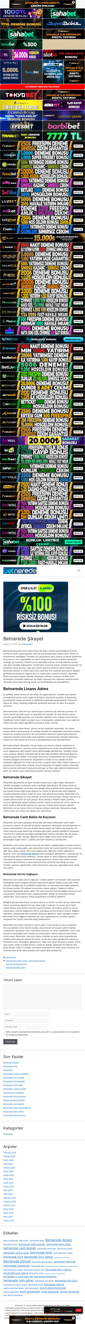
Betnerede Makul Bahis (13, 1111)
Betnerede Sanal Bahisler (14, 1096)
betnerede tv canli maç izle (18, 1276)
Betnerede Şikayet (37, 961)
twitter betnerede (69, 1291)
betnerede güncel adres (42, 1262)
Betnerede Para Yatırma (58, 1269)
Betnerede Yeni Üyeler (13, 1085)
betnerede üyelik (35, 1285)
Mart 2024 (8, 1216)
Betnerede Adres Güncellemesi (17, 1108)
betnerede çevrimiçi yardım (15, 1285)
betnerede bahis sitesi (58, 1244)
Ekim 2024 (8, 1190)
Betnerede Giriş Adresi (38, 1256)
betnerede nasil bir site (34, 1270)
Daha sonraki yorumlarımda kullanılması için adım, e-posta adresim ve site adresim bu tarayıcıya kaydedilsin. (42, 1033)
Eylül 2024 (8, 1194)
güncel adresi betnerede (52, 1288)
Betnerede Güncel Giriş (16, 964)
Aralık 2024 (8, 1182)
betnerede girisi (41, 1252)
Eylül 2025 (8, 1164)
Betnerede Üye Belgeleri (14, 1081)
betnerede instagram (16, 1265)
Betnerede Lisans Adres (17, 961)
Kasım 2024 (8, 1186)
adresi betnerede (10, 1240)
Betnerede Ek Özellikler (13, 1093)
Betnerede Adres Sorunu (14, 1115)
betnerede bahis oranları (32, 1244)
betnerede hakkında (65, 1261)
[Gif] (42, 238)
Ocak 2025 (8, 1179)
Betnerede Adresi (11, 1062)
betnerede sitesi (36, 1273)
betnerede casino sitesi (16, 1252)
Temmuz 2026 (9, 1152)
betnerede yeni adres (18, 1280)
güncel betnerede (11, 1292)
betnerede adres (37, 1240)
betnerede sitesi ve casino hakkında (55, 1273)
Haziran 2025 (9, 1167)
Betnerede (11, 957)
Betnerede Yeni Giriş (66, 1280)
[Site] (42, 145)
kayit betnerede (30, 1291)
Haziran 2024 (9, 1205)
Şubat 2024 (8, 1220)
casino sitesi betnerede (13, 1288)
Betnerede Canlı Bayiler (13, 1104)
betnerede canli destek (19, 1248)
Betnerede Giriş (10, 1066)
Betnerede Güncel (17, 1261)
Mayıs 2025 (8, 1171)
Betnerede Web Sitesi (16, 967)
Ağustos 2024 (9, 1198)
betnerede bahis (10, 1244)
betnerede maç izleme (13, 1270)
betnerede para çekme (15, 1273)
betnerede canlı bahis (46, 1248)
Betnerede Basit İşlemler (14, 1100)
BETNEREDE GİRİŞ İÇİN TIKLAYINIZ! (42, 87)
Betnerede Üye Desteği (13, 1077)
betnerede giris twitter (63, 1253)
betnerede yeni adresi (44, 1281)
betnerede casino (64, 1248)
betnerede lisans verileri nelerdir (68, 1266)
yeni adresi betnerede (12, 1295)
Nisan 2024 (8, 1213)
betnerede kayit (38, 1266)
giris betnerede (31, 1288)
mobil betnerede (50, 1291)
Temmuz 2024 (9, 1201)
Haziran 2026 (9, 1156)
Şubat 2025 (8, 1175)
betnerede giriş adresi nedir (62, 1257)
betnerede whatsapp (45, 1276)
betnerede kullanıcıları (52, 1266)
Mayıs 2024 (8, 1209)
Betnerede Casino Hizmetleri (16, 1074)
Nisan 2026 (8, 1160)
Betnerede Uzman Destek (14, 1089)
